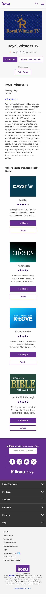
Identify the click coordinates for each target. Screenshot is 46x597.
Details (23, 231)
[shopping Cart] (36, 4)
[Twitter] (19, 462)
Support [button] (6, 500)
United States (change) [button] (22, 588)
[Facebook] (12, 462)
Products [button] (6, 492)
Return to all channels (31, 59)
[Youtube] (26, 462)
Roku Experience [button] (9, 484)
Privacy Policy (11, 99)
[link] (23, 472)
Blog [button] (4, 523)
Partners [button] (6, 515)
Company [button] (6, 507)
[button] (43, 4)
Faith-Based (23, 72)
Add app (10, 59)
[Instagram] (34, 462)
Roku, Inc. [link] (12, 576)
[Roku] (5, 3)
